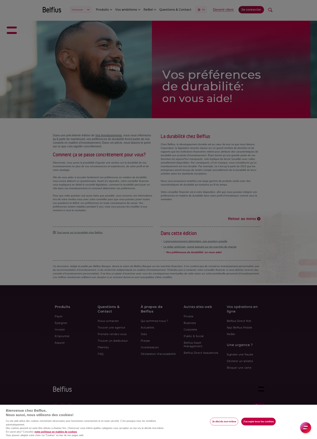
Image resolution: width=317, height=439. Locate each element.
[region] (158, 422)
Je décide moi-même (224, 421)
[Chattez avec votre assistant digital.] (305, 427)
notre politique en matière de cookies (55, 431)
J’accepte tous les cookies (258, 421)
